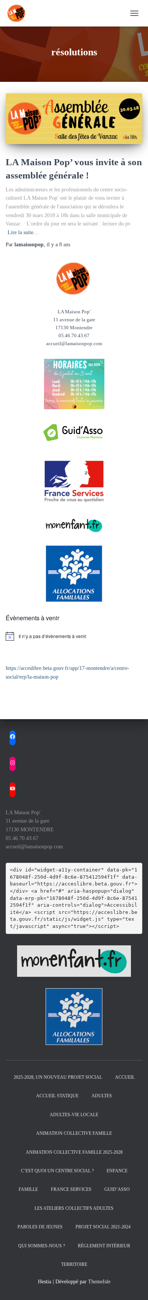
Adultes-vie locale (74, 1114)
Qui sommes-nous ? (41, 1245)
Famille (28, 1189)
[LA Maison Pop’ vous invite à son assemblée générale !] (74, 118)
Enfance (117, 1170)
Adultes (101, 1095)
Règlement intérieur (104, 1245)
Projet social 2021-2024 (103, 1227)
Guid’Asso (117, 1189)
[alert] (74, 636)
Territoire (74, 1264)
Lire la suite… (23, 232)
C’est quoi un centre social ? (57, 1170)
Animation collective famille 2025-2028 (74, 1152)
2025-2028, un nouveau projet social (58, 1077)
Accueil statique (57, 1095)
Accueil (125, 1077)
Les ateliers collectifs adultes (74, 1208)
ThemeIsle (99, 1281)
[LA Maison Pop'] (20, 13)
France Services (71, 1189)
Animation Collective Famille (74, 1133)
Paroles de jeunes (40, 1227)
